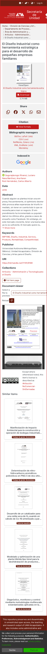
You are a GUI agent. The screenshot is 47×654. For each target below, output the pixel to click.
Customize (6, 645)
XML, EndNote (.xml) (23, 145)
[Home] (14, 16)
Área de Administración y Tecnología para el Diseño (18, 32)
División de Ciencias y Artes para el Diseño (23, 26)
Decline (12, 650)
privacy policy (34, 641)
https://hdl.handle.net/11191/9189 (17, 263)
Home (5, 26)
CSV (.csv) (23, 139)
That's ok (34, 650)
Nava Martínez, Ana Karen (14, 178)
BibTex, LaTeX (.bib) (23, 136)
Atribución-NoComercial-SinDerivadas (28, 386)
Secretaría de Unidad (34, 15)
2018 (4, 190)
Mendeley (23, 148)
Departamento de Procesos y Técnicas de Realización (18, 29)
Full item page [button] (12, 280)
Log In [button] (40, 3)
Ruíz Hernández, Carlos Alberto (16, 181)
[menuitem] (21, 3)
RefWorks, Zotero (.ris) (23, 142)
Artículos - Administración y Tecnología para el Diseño (18, 34)
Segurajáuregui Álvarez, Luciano (20, 175)
